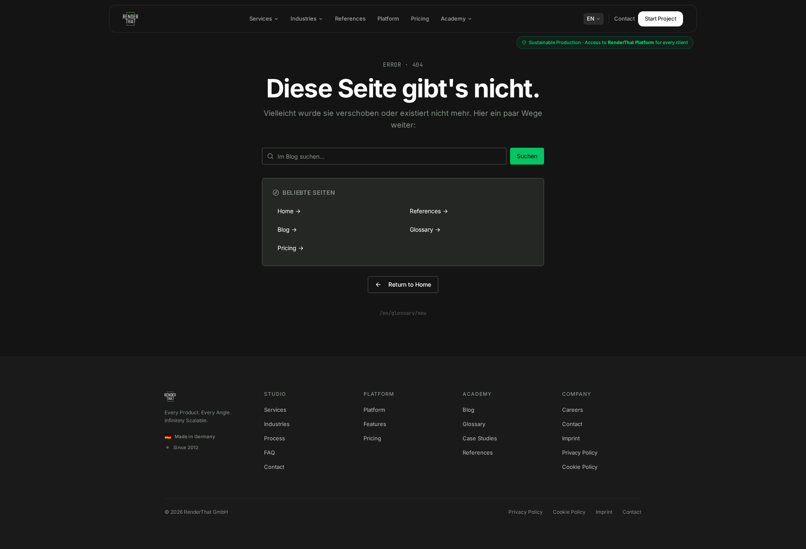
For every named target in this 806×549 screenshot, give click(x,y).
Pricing (420, 18)
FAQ (269, 452)
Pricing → (290, 247)
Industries (303, 18)
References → (429, 210)
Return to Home (409, 284)
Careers (572, 409)
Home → (289, 210)
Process (274, 438)
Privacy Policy (579, 452)
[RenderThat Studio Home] (130, 19)
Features (375, 424)
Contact (624, 18)
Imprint (571, 438)
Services (260, 18)
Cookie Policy (579, 466)
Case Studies (480, 438)
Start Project (660, 18)
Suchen (527, 155)
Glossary (474, 424)
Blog (468, 409)
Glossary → (425, 229)
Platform (388, 18)
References (350, 18)
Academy (453, 18)
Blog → (287, 229)
